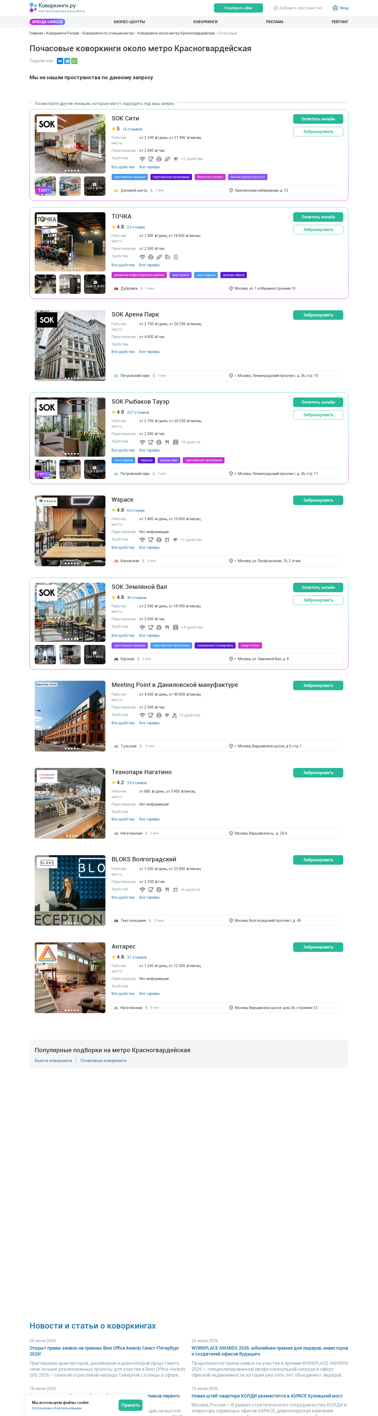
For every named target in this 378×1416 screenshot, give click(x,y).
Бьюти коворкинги (53, 1060)
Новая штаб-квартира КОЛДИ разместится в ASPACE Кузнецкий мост (267, 1396)
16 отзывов (132, 129)
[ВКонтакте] (60, 61)
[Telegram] (67, 61)
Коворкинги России (62, 33)
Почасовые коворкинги (103, 1060)
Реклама (274, 22)
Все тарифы (149, 167)
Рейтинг (340, 22)
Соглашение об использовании (57, 1408)
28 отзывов (137, 783)
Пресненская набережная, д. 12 (261, 190)
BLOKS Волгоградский (144, 859)
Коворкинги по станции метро (108, 33)
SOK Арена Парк (135, 314)
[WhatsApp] (74, 61)
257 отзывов (138, 412)
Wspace (122, 499)
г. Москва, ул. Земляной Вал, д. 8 (262, 659)
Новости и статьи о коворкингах (93, 1325)
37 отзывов (137, 957)
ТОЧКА (121, 216)
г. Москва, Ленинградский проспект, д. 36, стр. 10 (276, 375)
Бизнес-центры (129, 22)
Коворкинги (205, 22)
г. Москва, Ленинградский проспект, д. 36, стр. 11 (276, 473)
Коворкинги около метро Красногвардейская (176, 33)
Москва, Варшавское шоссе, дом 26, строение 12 (276, 1007)
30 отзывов (137, 597)
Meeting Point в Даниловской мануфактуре (175, 685)
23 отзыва (136, 227)
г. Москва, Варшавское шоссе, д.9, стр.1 (268, 746)
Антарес (124, 946)
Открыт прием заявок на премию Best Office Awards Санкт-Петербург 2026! (104, 1351)
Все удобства (123, 167)
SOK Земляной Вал (139, 587)
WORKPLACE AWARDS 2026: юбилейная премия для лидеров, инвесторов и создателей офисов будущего (270, 1351)
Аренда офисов (47, 22)
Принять (130, 1405)
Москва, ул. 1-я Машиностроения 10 (265, 288)
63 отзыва (136, 510)
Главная (36, 33)
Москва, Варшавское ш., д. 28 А (261, 833)
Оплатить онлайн (318, 119)
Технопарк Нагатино (142, 772)
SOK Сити (125, 118)
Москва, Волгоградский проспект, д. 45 (268, 920)
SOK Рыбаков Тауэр (140, 401)
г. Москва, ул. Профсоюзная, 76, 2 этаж (268, 561)
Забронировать (318, 131)
